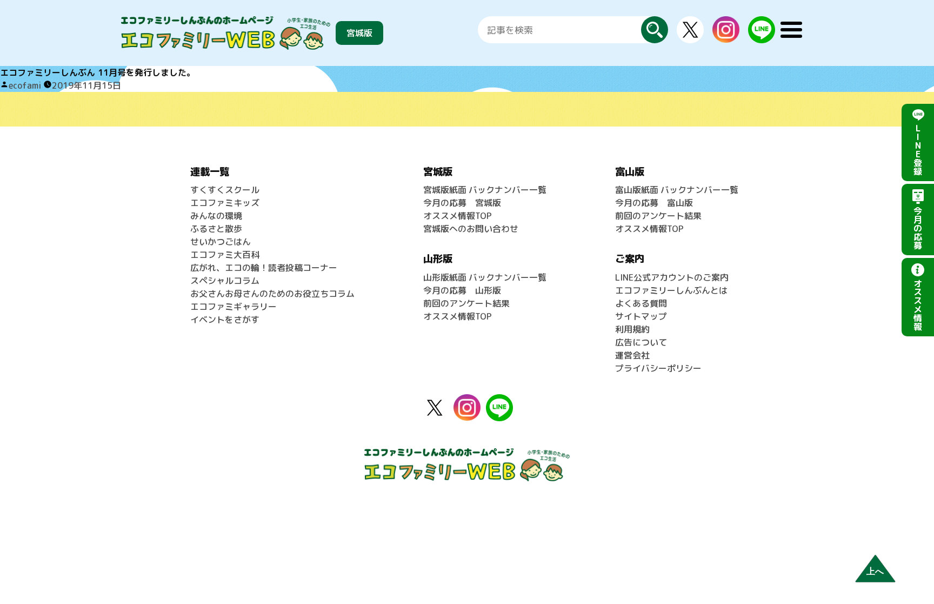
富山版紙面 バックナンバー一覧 (676, 190)
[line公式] (499, 401)
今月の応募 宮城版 (462, 203)
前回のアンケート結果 (466, 303)
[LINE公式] (761, 23)
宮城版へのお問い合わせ (470, 229)
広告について (641, 342)
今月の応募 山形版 (462, 290)
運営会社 (632, 355)
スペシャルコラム (224, 281)
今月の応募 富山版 (654, 203)
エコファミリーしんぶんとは (671, 290)
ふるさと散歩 (216, 229)
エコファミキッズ (224, 203)
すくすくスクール (224, 190)
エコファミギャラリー (233, 307)
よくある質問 (641, 303)
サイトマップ (641, 316)
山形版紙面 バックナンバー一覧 (484, 277)
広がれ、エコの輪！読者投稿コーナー (263, 268)
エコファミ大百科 (224, 255)
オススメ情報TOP (457, 216)
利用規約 (632, 329)
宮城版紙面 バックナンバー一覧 (484, 190)
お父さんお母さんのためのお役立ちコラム (272, 294)
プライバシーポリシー (658, 368)
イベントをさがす (224, 320)
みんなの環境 (216, 216)
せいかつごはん (220, 242)
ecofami (25, 85)
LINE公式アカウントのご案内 (672, 277)
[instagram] (725, 23)
